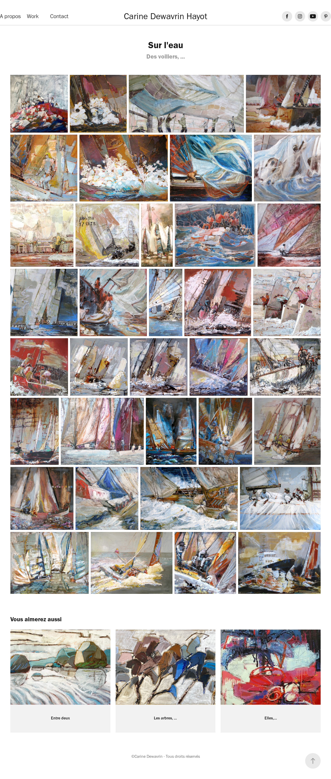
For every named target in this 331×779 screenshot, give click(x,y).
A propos (10, 16)
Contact (59, 16)
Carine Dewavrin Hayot (165, 16)
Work (33, 16)
